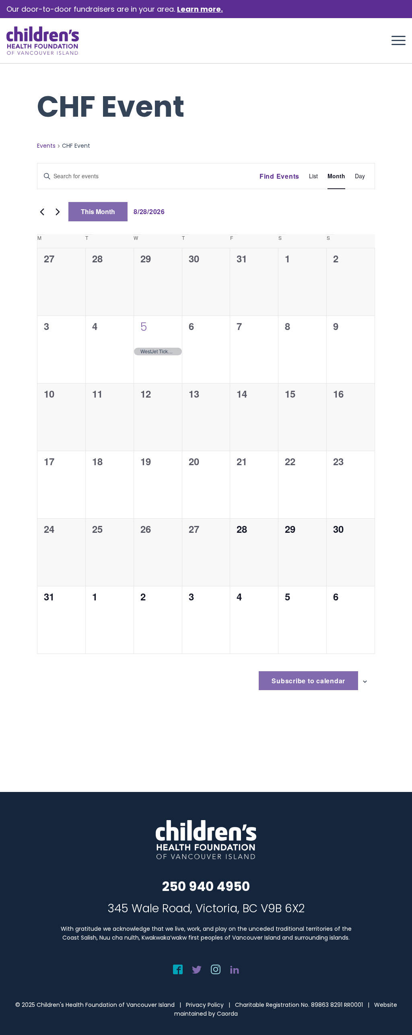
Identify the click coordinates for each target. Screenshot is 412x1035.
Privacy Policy (205, 1005)
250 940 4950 (206, 886)
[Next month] (57, 211)
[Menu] (396, 41)
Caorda (227, 1014)
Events (46, 146)
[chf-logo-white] (42, 40)
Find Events (279, 176)
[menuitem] (396, 41)
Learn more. (200, 9)
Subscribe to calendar (308, 680)
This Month (98, 211)
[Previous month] (42, 211)
